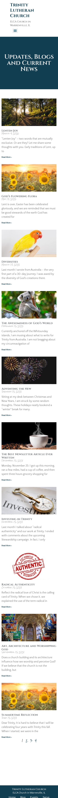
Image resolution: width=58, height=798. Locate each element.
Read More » (7, 157)
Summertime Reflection (20, 715)
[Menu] (15, 30)
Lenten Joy (10, 131)
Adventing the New (16, 389)
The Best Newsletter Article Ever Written (27, 456)
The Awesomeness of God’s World (27, 323)
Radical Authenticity (18, 584)
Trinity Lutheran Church (22, 10)
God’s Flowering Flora (19, 196)
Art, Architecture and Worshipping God (29, 647)
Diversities (10, 262)
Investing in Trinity (17, 519)
